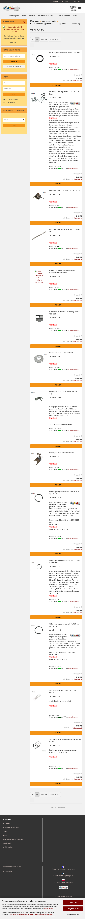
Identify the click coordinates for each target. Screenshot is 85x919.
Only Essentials (73, 909)
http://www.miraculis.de (63, 896)
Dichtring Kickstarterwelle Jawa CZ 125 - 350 (64, 53)
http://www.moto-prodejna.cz (63, 876)
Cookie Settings (8, 847)
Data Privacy (7, 823)
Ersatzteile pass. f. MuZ (46, 16)
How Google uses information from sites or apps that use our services (31, 915)
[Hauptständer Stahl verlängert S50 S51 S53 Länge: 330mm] (14, 29)
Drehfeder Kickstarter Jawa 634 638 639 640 (64, 191)
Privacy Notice (48, 908)
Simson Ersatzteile (28, 16)
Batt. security (7, 871)
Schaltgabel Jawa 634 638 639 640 (61, 453)
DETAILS (53, 63)
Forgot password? (9, 102)
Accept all (73, 902)
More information (73, 914)
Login (65, 2)
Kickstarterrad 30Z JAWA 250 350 (61, 353)
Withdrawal (7, 843)
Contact (5, 835)
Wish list (76, 2)
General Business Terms (11, 827)
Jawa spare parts (64, 16)
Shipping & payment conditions (13, 839)
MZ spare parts (14, 16)
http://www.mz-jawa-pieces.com (63, 869)
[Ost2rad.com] (11, 8)
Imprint (5, 831)
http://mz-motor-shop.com (63, 882)
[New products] (24, 22)
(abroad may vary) (73, 69)
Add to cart (56, 85)
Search (55, 2)
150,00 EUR (14, 42)
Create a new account (10, 99)
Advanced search (14, 66)
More (75, 16)
